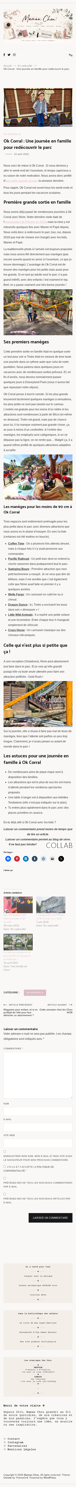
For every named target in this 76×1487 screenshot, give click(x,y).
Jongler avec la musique (38, 1276)
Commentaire (13, 1048)
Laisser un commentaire (50, 1217)
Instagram (16, 1442)
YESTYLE (38, 1367)
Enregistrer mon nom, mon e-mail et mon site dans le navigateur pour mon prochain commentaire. (38, 1158)
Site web (9, 1135)
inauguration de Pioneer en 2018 (25, 221)
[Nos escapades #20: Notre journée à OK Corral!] (18, 905)
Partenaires (17, 1446)
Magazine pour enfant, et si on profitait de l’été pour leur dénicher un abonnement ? (21, 1010)
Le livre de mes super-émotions (38, 1323)
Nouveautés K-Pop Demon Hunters (38, 1332)
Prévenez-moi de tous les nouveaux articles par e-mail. (37, 1201)
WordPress (49, 1477)
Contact (14, 1439)
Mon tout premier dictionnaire (38, 1342)
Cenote (8, 1477)
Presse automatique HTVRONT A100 (38, 1285)
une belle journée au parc (22, 180)
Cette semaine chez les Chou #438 (56, 1009)
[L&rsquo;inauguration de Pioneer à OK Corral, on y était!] (50, 905)
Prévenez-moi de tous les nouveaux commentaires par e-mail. (38, 1185)
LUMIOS (38, 1377)
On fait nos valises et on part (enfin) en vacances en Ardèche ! (17, 956)
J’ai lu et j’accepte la (29, 1169)
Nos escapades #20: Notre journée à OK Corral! (15, 918)
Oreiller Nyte (38, 1295)
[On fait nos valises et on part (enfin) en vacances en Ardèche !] (18, 942)
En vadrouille (12, 134)
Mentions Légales (22, 1449)
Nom (6, 1103)
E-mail (8, 1119)
